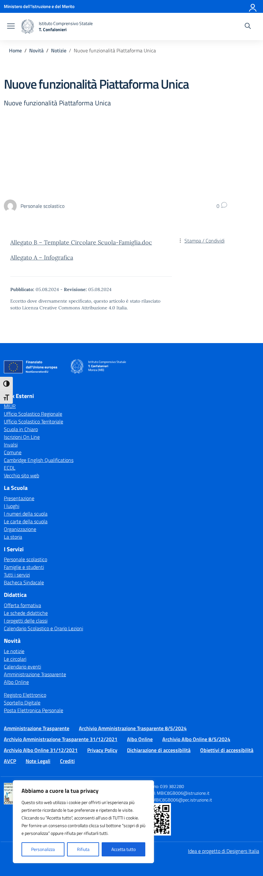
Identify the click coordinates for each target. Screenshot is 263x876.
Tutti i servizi (17, 575)
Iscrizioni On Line (22, 437)
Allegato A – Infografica (41, 257)
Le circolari (15, 659)
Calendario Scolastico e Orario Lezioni (43, 628)
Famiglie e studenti (24, 567)
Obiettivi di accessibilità (226, 750)
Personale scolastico (25, 559)
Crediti (67, 761)
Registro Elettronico (25, 695)
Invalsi (11, 444)
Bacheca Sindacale (24, 582)
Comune (12, 452)
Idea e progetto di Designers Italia (223, 851)
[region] (83, 821)
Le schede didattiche (26, 613)
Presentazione (19, 498)
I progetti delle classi (25, 620)
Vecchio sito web (21, 475)
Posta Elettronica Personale (33, 710)
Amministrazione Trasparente (35, 674)
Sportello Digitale (22, 702)
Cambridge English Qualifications (38, 460)
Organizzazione (20, 529)
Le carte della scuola (25, 521)
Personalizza (43, 849)
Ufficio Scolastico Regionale (33, 414)
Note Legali (38, 761)
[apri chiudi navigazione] (11, 27)
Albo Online (16, 682)
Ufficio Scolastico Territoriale (33, 421)
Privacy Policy (102, 750)
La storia (13, 537)
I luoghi (11, 506)
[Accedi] (253, 6)
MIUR (10, 406)
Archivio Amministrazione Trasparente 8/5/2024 (133, 728)
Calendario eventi (22, 666)
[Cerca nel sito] (248, 26)
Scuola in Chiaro (21, 429)
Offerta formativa (22, 605)
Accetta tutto (123, 849)
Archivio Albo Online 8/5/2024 (196, 739)
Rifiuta (83, 849)
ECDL (9, 468)
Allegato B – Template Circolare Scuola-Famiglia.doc (81, 242)
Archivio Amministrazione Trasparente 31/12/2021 (60, 739)
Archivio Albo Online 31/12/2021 (41, 750)
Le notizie (14, 651)
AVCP (10, 761)
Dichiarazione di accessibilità (159, 750)
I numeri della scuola (25, 514)
